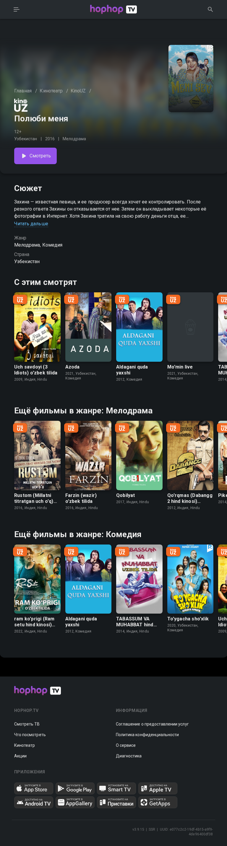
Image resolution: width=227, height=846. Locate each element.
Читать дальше (31, 223)
